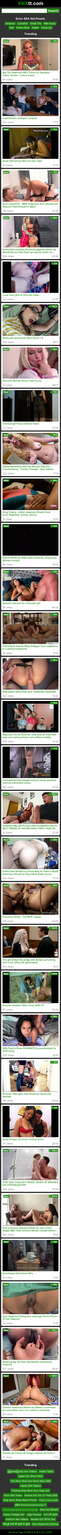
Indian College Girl (14, 1514)
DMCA (29, 1532)
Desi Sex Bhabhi (49, 1509)
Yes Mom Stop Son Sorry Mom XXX (30, 1480)
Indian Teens (46, 1471)
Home (12, 1532)
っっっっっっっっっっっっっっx (20, 1509)
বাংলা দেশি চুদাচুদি (50, 1514)
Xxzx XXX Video (13, 1495)
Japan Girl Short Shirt (30, 1476)
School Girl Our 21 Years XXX (41, 1495)
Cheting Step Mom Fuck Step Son (30, 1490)
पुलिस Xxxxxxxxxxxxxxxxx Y (30, 1504)
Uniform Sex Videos (17, 1519)
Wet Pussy (50, 23)
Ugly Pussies (34, 1514)
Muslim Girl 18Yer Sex (43, 1519)
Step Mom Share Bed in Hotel (20, 1500)
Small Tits (35, 23)
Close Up (46, 27)
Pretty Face (22, 27)
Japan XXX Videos (30, 1485)
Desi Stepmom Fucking (45, 1523)
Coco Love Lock (48, 1500)
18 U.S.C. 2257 (44, 1532)
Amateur (10, 23)
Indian (35, 27)
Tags (21, 1532)
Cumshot (23, 23)
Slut (11, 27)
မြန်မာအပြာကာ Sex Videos (22, 1471)
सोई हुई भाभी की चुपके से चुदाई (16, 1523)
